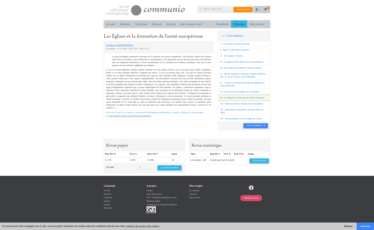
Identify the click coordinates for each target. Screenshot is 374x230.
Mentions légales (153, 201)
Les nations (111, 49)
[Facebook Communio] (251, 188)
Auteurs (107, 205)
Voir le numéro (254, 126)
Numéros (125, 24)
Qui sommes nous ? (191, 24)
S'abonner (239, 24)
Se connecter (194, 190)
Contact (150, 190)
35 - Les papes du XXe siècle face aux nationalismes (241, 62)
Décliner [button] (348, 226)
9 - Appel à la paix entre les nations (234, 50)
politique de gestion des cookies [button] (142, 226)
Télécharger (259, 161)
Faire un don (256, 24)
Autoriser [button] (365, 226)
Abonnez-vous (251, 198)
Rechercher (243, 9)
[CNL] (151, 209)
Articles (171, 24)
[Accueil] (145, 10)
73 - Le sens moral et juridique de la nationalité (239, 92)
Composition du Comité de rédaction (162, 205)
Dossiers (157, 24)
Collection (141, 24)
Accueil (110, 24)
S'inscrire (193, 194)
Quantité (110, 167)
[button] (257, 9)
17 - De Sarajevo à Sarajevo (231, 56)
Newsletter (222, 24)
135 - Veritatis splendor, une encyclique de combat (241, 119)
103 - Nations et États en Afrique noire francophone (241, 104)
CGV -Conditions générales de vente (162, 197)
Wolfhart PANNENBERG (120, 45)
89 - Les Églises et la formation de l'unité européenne (242, 98)
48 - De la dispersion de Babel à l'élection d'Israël (240, 68)
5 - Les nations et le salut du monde (235, 44)
